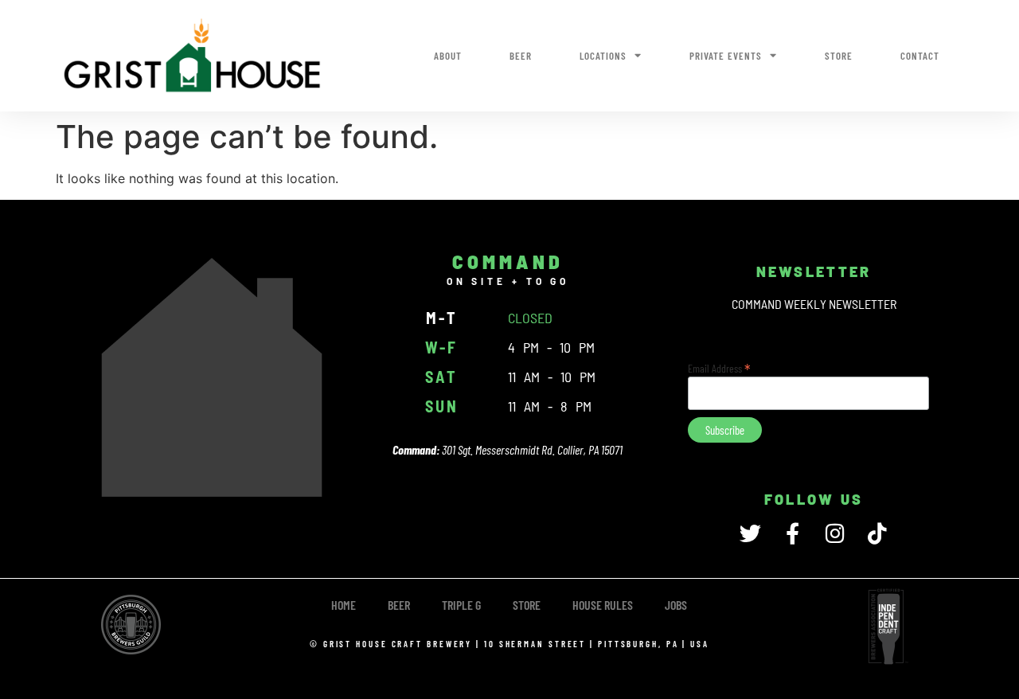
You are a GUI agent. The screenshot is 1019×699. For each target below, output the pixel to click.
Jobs (676, 604)
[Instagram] (834, 533)
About (448, 55)
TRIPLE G (461, 604)
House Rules (602, 604)
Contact (919, 55)
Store (839, 55)
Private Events (725, 55)
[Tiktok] (877, 533)
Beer (521, 55)
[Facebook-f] (792, 533)
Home (343, 604)
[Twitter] (750, 533)
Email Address (719, 367)
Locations (603, 55)
